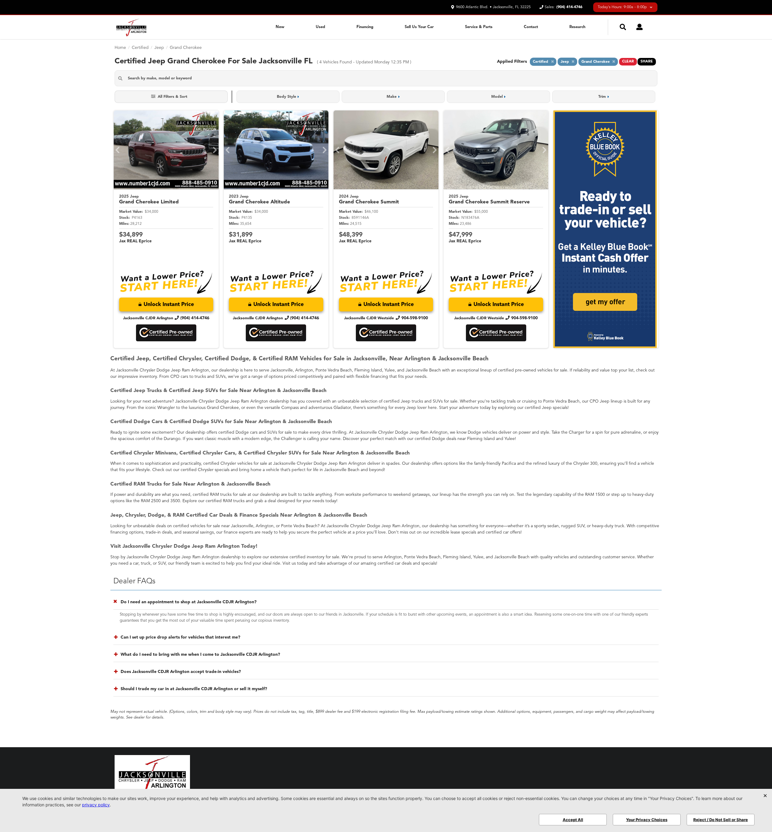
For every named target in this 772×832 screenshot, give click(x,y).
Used (320, 27)
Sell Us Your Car (419, 27)
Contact (531, 27)
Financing (364, 27)
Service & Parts (478, 27)
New (280, 27)
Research (577, 27)
